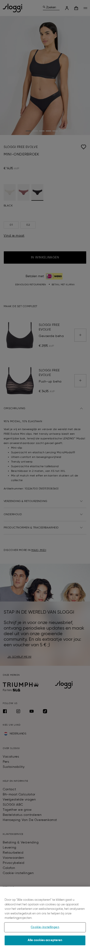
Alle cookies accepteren (45, 940)
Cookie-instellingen (45, 927)
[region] (45, 918)
